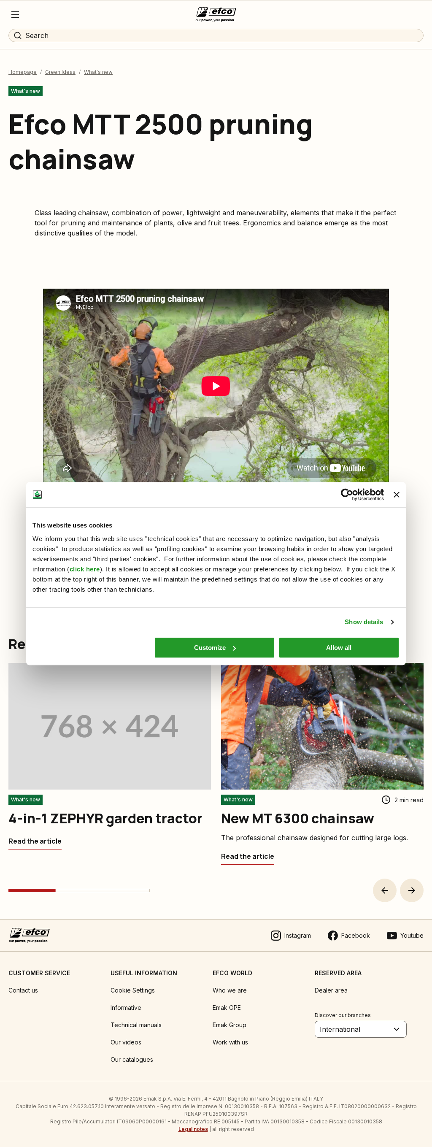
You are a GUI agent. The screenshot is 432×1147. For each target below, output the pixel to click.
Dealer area (331, 990)
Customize (210, 647)
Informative (126, 1007)
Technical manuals (136, 1024)
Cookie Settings (133, 990)
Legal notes (193, 1129)
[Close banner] (397, 495)
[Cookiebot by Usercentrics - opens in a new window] (347, 494)
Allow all (338, 647)
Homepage (22, 72)
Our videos (126, 1042)
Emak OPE (227, 1007)
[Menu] (15, 15)
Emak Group (229, 1024)
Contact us (23, 990)
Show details (364, 621)
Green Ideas (60, 72)
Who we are (230, 990)
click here (85, 569)
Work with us (230, 1042)
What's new (98, 72)
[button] (385, 890)
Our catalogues (132, 1059)
